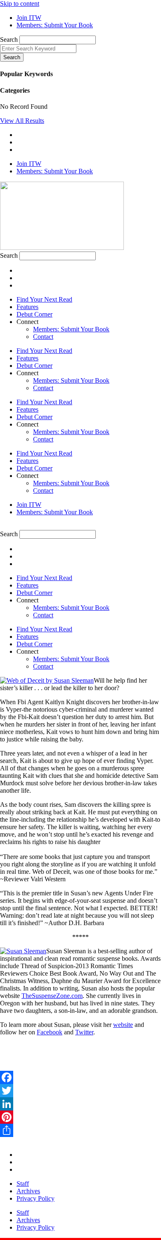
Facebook (49, 1032)
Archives (28, 1190)
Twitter (84, 1032)
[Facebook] (80, 1077)
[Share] (80, 1130)
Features (27, 306)
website (123, 1024)
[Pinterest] (80, 1117)
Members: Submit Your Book (71, 329)
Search (9, 39)
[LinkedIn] (80, 1103)
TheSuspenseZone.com (52, 995)
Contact (43, 336)
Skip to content (19, 3)
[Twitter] (80, 1090)
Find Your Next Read (44, 299)
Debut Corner (34, 314)
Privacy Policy (35, 1198)
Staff (23, 1183)
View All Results (22, 120)
